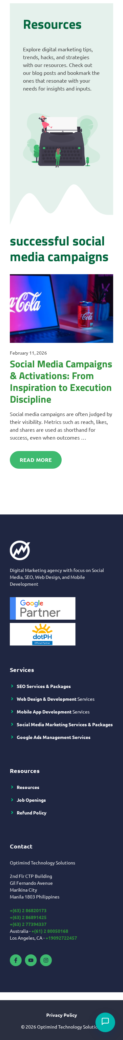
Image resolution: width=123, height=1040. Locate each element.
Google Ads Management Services (54, 737)
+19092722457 (61, 938)
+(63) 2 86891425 (28, 917)
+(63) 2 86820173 (28, 910)
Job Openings (31, 800)
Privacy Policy (61, 1015)
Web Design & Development (46, 699)
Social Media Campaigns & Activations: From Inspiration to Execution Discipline (61, 381)
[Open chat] (105, 1022)
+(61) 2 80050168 (49, 931)
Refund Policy (32, 812)
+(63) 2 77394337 (28, 924)
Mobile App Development (44, 711)
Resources (28, 787)
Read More (36, 459)
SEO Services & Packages (44, 686)
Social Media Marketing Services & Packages (65, 724)
